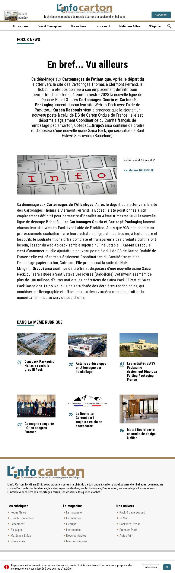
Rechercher (169, 26)
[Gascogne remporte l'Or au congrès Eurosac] (36, 406)
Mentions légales (76, 541)
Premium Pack (128, 530)
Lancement (103, 26)
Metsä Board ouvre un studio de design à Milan (141, 434)
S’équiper (155, 26)
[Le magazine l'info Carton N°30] (11, 16)
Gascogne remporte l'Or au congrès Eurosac (39, 428)
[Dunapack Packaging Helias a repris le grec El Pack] (36, 344)
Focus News (18, 512)
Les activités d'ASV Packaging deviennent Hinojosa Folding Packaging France (142, 371)
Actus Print (126, 535)
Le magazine (74, 512)
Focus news (20, 26)
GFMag (124, 518)
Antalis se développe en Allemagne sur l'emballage (91, 368)
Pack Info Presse (130, 524)
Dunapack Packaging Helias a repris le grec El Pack (39, 365)
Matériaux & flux (129, 26)
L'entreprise (73, 530)
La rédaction (74, 518)
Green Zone (78, 26)
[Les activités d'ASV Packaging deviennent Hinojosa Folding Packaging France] (139, 345)
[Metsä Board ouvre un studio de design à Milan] (139, 409)
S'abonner (161, 15)
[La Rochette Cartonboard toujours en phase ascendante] (87, 401)
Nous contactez (76, 535)
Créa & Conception (50, 26)
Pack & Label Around (132, 512)
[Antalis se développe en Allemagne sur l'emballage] (87, 345)
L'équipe (71, 524)
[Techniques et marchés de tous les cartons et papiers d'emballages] (84, 8)
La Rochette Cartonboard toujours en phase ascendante (89, 420)
